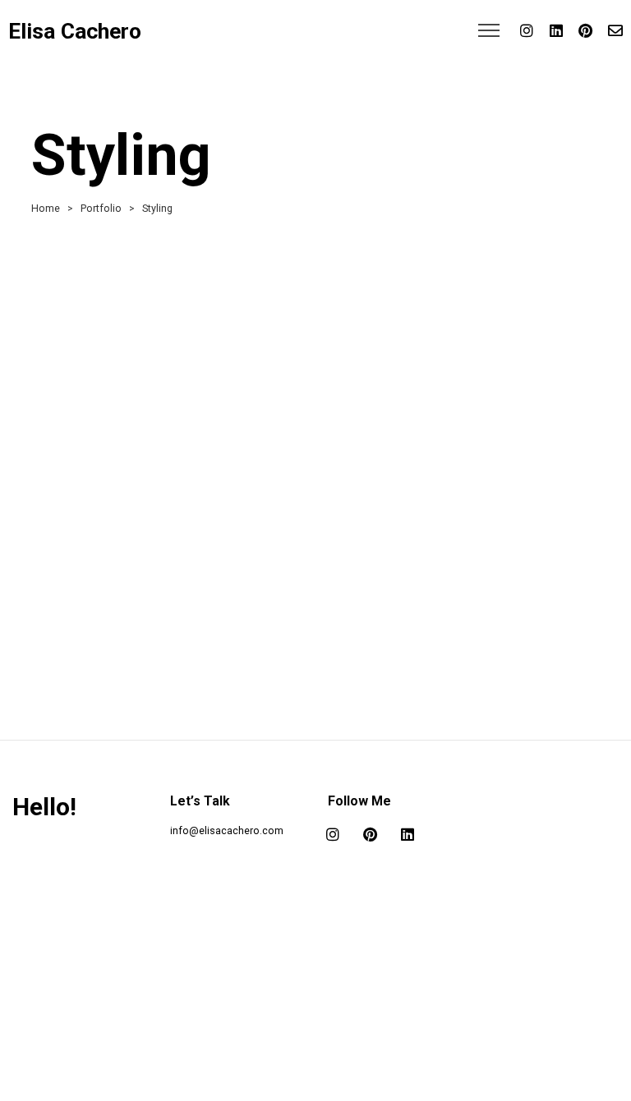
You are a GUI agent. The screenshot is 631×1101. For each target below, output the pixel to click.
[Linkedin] (556, 30)
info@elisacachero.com (226, 830)
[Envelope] (615, 30)
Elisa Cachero (74, 32)
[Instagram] (526, 30)
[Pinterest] (585, 30)
